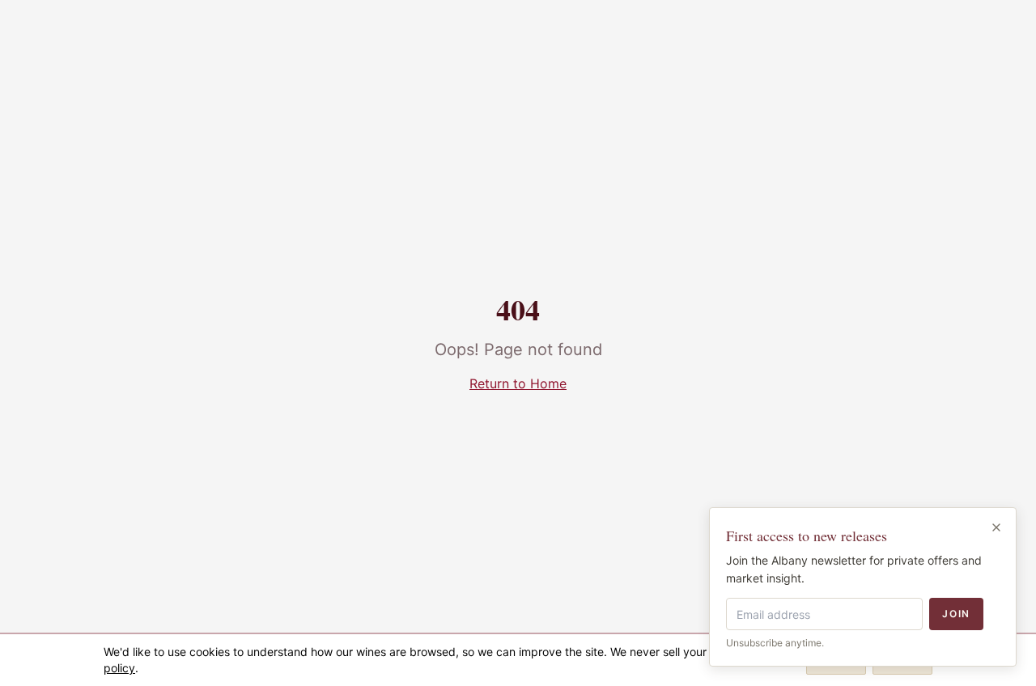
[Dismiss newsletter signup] (996, 527)
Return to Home (518, 383)
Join (956, 614)
